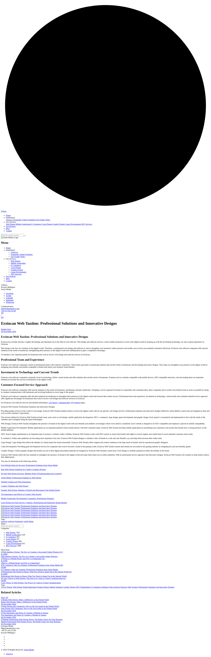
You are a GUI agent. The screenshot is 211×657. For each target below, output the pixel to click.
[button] (10, 218)
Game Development (73, 224)
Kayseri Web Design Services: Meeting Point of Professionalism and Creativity (31, 474)
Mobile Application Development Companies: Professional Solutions (27, 498)
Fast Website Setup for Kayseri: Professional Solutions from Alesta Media (29, 465)
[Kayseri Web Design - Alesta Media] (3, 211)
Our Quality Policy (43, 220)
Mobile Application (23, 224)
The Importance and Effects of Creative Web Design (21, 494)
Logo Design (47, 224)
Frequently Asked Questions (24, 220)
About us (9, 220)
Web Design (11, 224)
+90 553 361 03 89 (8, 311)
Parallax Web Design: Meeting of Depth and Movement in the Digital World (30, 490)
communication (64, 403)
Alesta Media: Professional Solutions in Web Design (21, 478)
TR (2, 313)
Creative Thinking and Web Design (14, 486)
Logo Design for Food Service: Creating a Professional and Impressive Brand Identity (34, 503)
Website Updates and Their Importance (16, 482)
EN (2, 317)
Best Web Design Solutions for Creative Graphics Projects (23, 469)
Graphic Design (59, 224)
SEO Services (86, 224)
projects (77, 403)
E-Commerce (36, 224)
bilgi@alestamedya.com (10, 309)
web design (53, 403)
